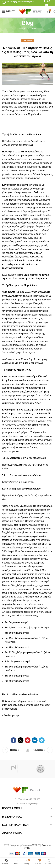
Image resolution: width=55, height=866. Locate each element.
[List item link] (27, 799)
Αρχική (22, 29)
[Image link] (27, 789)
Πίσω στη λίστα (27, 750)
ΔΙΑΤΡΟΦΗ (32, 29)
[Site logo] (31, 11)
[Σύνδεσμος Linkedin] (35, 740)
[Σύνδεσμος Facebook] (13, 740)
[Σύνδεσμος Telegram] (42, 740)
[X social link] (20, 740)
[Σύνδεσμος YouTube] (46, 5)
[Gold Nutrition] (41, 769)
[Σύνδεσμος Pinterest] (28, 740)
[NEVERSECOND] (14, 769)
